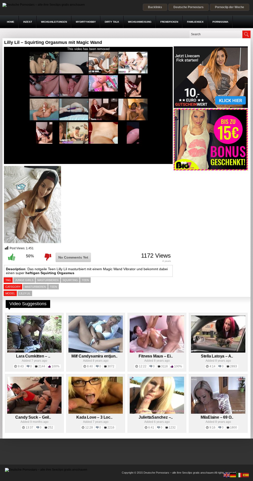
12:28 (89, 427)
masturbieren (48, 280)
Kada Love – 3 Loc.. (94, 417)
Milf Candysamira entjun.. (94, 356)
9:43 (21, 366)
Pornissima (220, 21)
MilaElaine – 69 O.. (217, 417)
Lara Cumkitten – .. (33, 356)
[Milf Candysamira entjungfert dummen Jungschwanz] (95, 351)
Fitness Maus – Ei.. (155, 356)
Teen (53, 286)
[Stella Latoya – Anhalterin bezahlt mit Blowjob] (218, 351)
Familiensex (195, 21)
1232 (172, 427)
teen (85, 280)
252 (50, 427)
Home (10, 21)
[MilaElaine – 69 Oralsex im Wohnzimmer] (218, 412)
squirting (70, 280)
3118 (164, 366)
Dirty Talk (112, 21)
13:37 (29, 427)
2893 (233, 366)
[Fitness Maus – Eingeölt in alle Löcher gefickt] (157, 351)
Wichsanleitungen (54, 21)
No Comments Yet (73, 257)
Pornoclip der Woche (229, 7)
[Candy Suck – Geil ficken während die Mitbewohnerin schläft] (34, 412)
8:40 (90, 366)
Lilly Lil (24, 293)
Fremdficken (169, 21)
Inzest (27, 21)
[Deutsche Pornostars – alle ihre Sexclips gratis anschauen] (43, 4)
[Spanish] (246, 475)
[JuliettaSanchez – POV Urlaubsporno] (157, 412)
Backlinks (155, 7)
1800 (233, 427)
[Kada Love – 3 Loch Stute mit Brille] (95, 412)
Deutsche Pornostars (188, 7)
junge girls (24, 280)
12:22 (143, 366)
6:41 (151, 427)
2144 (41, 366)
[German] (233, 475)
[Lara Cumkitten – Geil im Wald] (34, 351)
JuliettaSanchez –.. (156, 417)
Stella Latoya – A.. (217, 356)
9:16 (212, 427)
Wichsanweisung (139, 21)
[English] (227, 475)
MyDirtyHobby (86, 21)
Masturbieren (35, 286)
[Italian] (239, 475)
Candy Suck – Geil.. (33, 417)
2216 (110, 427)
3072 (110, 366)
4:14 (212, 366)
